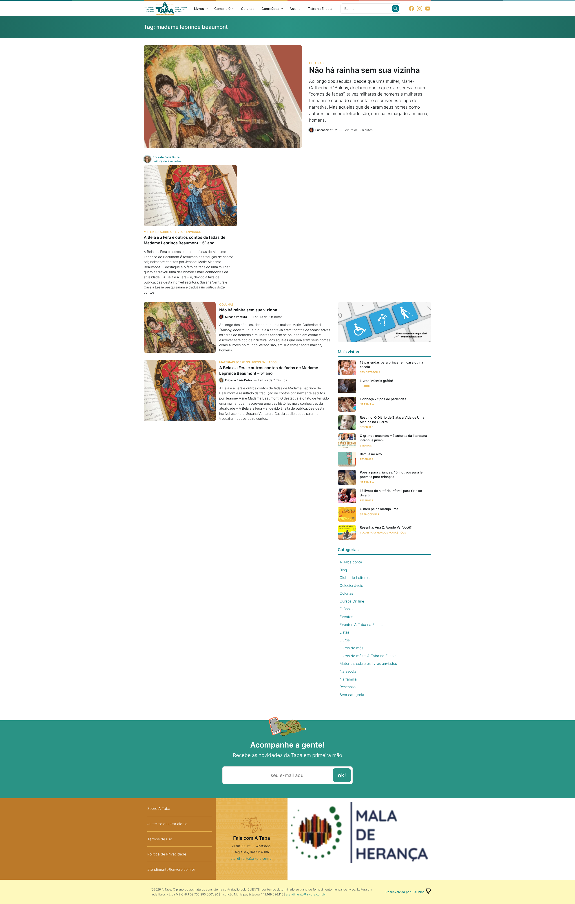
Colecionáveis (351, 585)
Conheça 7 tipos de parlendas (383, 399)
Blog (343, 570)
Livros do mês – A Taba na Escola (368, 656)
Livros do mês (351, 648)
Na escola (348, 671)
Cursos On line (352, 601)
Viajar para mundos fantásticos (383, 532)
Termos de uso (159, 839)
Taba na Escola (320, 9)
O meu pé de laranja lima (379, 509)
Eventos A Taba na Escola (361, 624)
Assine (295, 9)
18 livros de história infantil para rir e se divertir (391, 493)
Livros (199, 9)
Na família (367, 404)
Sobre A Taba (158, 808)
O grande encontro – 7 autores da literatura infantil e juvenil (393, 438)
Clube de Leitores (354, 577)
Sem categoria (370, 372)
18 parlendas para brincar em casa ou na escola (391, 364)
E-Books (365, 386)
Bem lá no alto (371, 454)
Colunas (247, 9)
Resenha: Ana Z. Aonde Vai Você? (386, 527)
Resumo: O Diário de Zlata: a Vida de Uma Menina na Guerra (392, 419)
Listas (344, 632)
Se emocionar (369, 514)
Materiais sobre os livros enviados (172, 232)
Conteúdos (270, 9)
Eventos (366, 445)
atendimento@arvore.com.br (171, 869)
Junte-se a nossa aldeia (167, 823)
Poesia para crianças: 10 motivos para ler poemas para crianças (392, 474)
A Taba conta (351, 562)
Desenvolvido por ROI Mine (405, 892)
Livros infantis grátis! (376, 381)
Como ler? (222, 9)
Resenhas (366, 427)
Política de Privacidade (166, 854)
